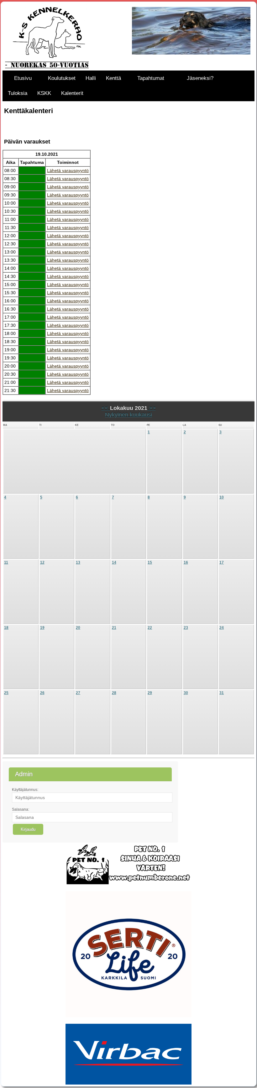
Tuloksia (17, 93)
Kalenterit (72, 93)
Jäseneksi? (200, 78)
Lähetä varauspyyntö (68, 170)
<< (106, 408)
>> (151, 408)
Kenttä (113, 78)
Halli (91, 78)
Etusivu (23, 78)
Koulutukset (62, 78)
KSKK (44, 93)
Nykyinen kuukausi (128, 414)
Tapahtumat (150, 78)
